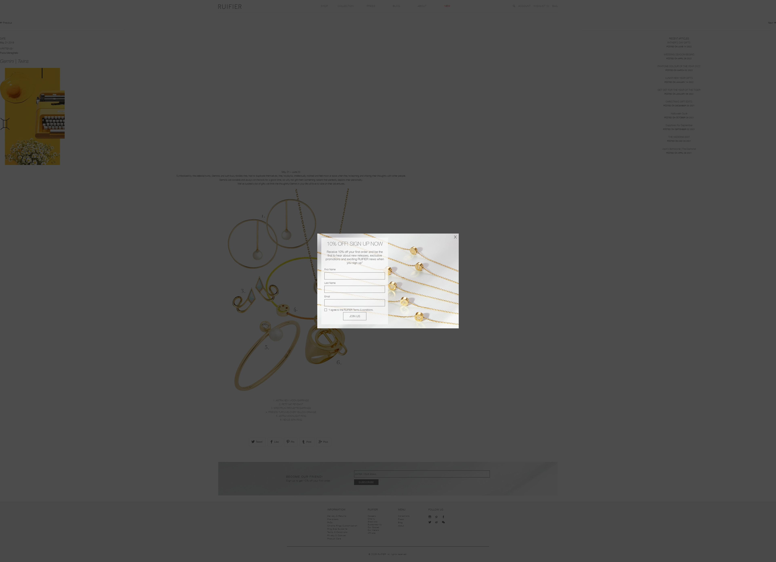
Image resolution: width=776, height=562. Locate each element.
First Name (329, 269)
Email (327, 296)
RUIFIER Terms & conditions (358, 309)
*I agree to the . (351, 309)
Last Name (329, 282)
